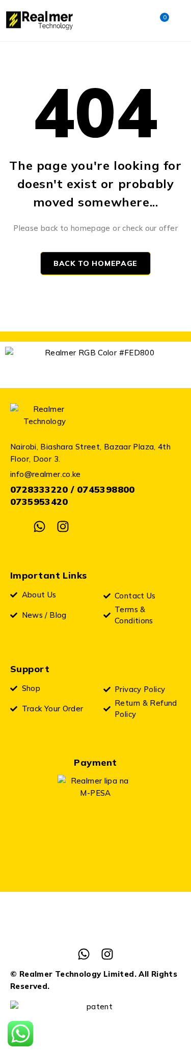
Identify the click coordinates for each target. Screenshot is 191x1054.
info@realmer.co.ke (45, 474)
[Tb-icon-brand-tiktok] (85, 526)
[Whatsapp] (39, 526)
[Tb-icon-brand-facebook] (16, 526)
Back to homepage (95, 263)
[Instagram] (63, 526)
